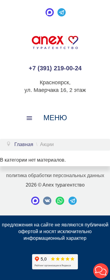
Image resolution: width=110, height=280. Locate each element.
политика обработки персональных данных (55, 175)
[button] (100, 270)
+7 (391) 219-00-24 (55, 68)
